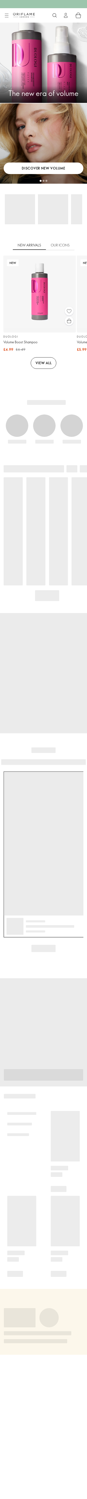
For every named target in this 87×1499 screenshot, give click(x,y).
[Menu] (6, 16)
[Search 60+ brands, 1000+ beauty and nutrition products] (54, 15)
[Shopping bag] (78, 15)
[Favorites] (69, 311)
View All (44, 363)
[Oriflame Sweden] (24, 15)
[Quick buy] (69, 321)
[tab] (29, 245)
